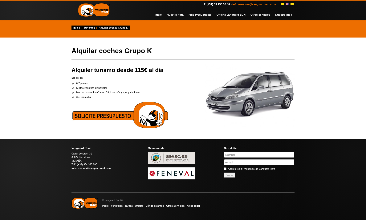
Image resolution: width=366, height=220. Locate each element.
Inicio (168, 14)
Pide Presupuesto (207, 14)
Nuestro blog (284, 14)
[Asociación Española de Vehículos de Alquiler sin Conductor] (171, 157)
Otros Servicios (175, 205)
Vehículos (117, 205)
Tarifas (129, 205)
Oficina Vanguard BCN (236, 14)
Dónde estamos (155, 205)
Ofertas (139, 205)
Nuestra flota (184, 14)
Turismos (89, 27)
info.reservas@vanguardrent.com (254, 4)
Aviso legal (193, 205)
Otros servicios (263, 14)
